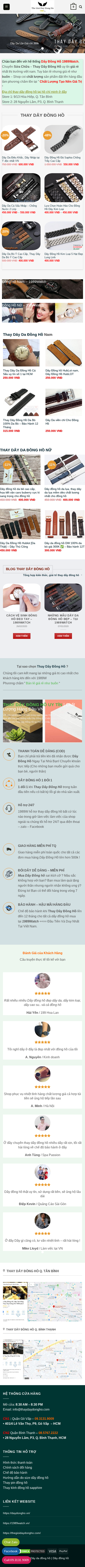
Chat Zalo (10, 1542)
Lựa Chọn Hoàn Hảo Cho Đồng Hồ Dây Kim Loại (62, 207)
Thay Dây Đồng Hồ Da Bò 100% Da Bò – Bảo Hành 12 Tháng (20, 423)
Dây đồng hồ (61, 1558)
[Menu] (6, 7)
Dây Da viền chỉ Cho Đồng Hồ (61, 422)
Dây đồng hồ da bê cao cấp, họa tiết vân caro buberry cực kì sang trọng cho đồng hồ (20, 492)
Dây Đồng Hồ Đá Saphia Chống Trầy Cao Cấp (62, 159)
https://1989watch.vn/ (16, 1523)
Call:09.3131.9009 (16, 1560)
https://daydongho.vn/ (16, 1513)
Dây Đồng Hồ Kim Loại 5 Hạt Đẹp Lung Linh (63, 256)
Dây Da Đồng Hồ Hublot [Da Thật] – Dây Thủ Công (17, 545)
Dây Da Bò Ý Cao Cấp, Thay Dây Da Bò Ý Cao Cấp (21, 256)
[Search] (80, 7)
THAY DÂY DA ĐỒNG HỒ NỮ (26, 450)
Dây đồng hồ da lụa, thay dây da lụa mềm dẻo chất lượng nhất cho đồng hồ (62, 492)
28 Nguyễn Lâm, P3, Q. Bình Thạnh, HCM (35, 1437)
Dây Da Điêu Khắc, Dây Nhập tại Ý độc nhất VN (21, 159)
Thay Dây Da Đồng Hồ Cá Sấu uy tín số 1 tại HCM (19, 372)
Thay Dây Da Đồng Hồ (23, 334)
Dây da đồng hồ (40, 1558)
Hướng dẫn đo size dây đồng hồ (25, 1477)
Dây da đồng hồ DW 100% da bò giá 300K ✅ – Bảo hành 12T (64, 545)
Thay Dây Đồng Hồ (51, 666)
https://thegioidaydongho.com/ (22, 1533)
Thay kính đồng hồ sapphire (22, 1487)
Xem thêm (22, 636)
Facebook (11, 1551)
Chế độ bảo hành (15, 1472)
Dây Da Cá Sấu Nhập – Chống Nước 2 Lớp (19, 207)
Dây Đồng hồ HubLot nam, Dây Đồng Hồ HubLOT (62, 372)
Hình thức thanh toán (17, 1462)
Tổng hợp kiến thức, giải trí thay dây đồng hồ (51, 575)
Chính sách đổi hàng (17, 1467)
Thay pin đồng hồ (15, 1482)
